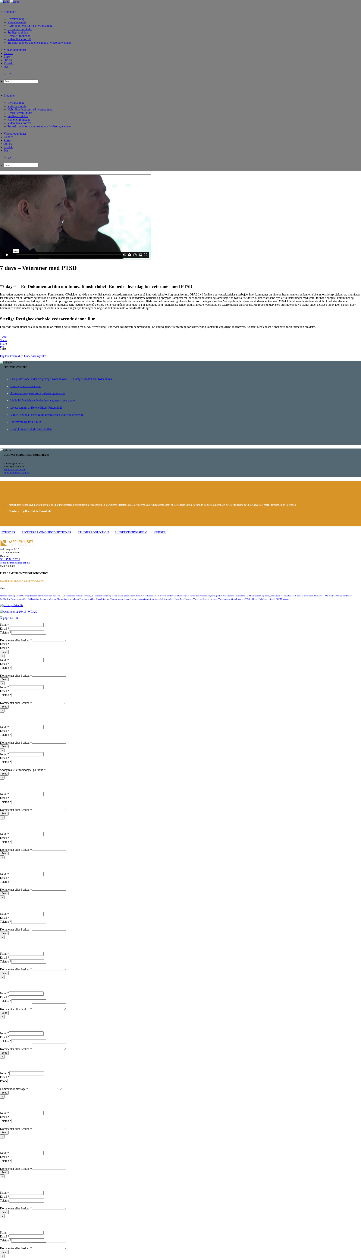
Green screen (117, 596)
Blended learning (7, 596)
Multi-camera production (302, 596)
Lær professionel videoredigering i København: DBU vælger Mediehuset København (61, 379)
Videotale (188, 599)
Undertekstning (130, 599)
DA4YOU (20, 596)
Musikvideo (319, 596)
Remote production (48, 599)
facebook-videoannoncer (64, 596)
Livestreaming (258, 596)
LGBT (248, 596)
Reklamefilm (33, 599)
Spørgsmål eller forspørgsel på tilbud (23, 769)
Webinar (254, 599)
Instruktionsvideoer (198, 596)
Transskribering (102, 599)
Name (4, 1073)
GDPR (13, 618)
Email (4, 628)
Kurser (160, 532)
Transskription (116, 599)
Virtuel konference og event (205, 599)
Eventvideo (47, 596)
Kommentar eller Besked (16, 640)
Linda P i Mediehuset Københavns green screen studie (42, 400)
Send (4, 652)
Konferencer (228, 596)
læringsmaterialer (272, 596)
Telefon (5, 632)
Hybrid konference (168, 596)
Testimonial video (87, 599)
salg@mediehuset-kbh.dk (17, 472)
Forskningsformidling (101, 596)
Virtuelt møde (224, 599)
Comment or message (14, 1088)
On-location (330, 596)
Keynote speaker (215, 596)
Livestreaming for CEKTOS (27, 421)
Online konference (344, 596)
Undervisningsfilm (35, 356)
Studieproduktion (93, 532)
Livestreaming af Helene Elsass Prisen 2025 (36, 407)
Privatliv (17, 605)
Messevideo (286, 596)
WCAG (247, 599)
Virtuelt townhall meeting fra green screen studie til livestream (46, 414)
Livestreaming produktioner (46, 532)
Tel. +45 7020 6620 (10, 559)
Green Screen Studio (150, 596)
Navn (4, 624)
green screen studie (132, 596)
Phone (4, 1081)
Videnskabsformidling (164, 599)
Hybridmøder (183, 596)
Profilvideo (5, 599)
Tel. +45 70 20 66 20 (14, 469)
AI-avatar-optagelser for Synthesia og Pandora (37, 393)
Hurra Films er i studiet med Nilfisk (31, 429)
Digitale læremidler (11, 356)
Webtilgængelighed (267, 599)
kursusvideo (239, 596)
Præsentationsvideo (19, 599)
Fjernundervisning (84, 596)
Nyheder (8, 532)
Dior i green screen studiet (25, 386)
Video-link (179, 599)
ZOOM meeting (283, 599)
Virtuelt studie (237, 599)
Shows (60, 599)
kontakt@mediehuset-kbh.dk (15, 562)
